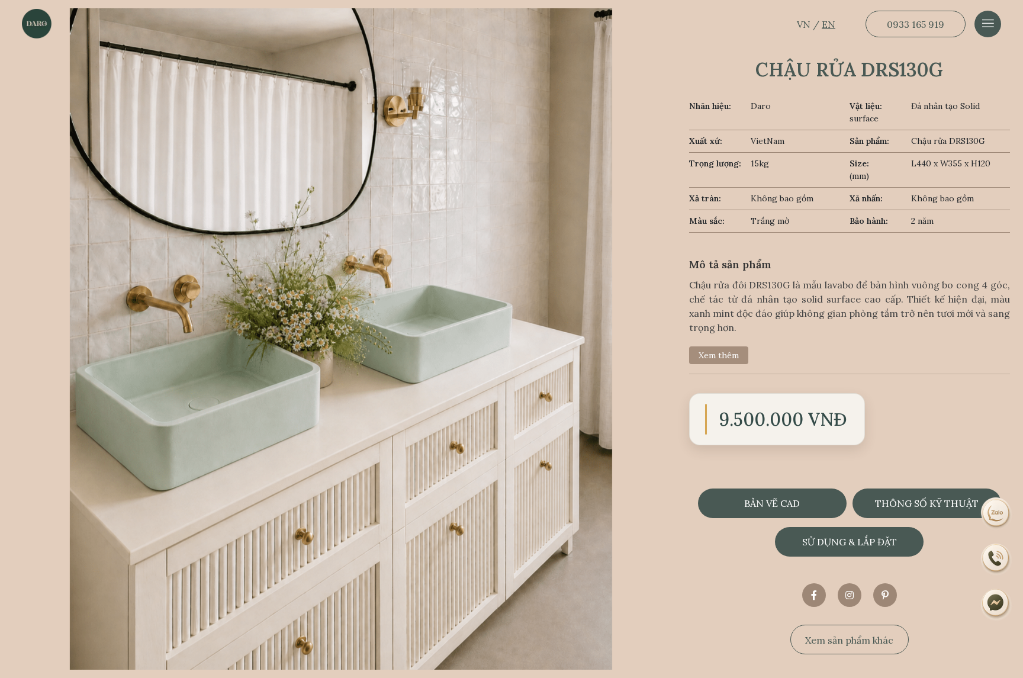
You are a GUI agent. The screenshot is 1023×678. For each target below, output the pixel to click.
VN (805, 24)
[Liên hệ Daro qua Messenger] (996, 605)
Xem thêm (719, 355)
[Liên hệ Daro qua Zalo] (996, 512)
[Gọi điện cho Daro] (996, 558)
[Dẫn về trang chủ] (37, 23)
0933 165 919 (915, 24)
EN (828, 24)
